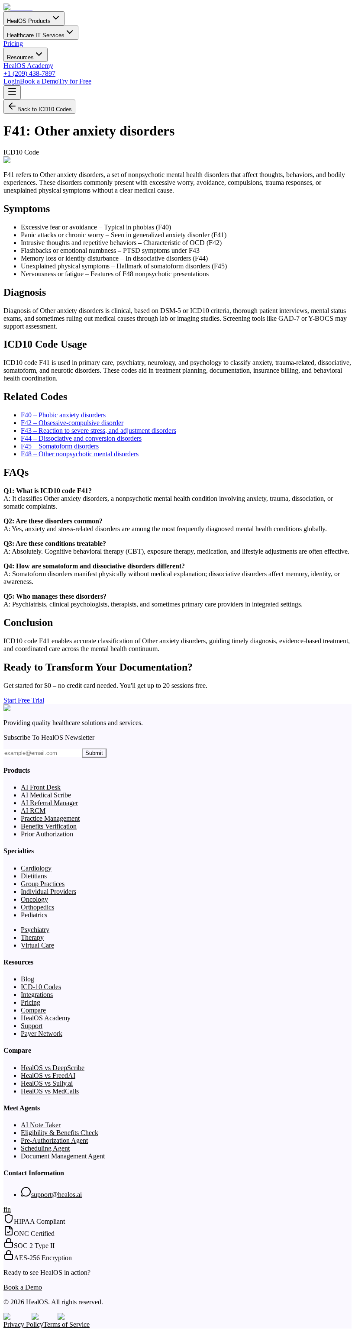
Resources (20, 57)
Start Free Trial (23, 700)
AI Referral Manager (49, 802)
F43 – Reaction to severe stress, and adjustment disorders (98, 430)
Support (31, 1025)
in (8, 1209)
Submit (94, 753)
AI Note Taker (41, 1125)
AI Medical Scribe (46, 795)
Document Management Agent (63, 1156)
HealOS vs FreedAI (48, 1075)
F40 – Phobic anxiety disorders (63, 415)
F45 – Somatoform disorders (60, 446)
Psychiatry (35, 929)
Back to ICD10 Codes (44, 109)
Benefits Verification (49, 826)
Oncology (34, 899)
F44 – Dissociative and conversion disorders (81, 438)
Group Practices (43, 883)
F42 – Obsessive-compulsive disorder (72, 422)
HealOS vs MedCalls (50, 1091)
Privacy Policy (23, 1324)
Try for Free (74, 81)
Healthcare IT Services (36, 35)
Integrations (37, 994)
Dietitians (34, 876)
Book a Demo (39, 81)
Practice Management (50, 818)
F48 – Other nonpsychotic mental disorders (80, 454)
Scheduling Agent (45, 1148)
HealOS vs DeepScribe (52, 1067)
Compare (33, 1010)
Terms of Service (66, 1324)
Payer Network (41, 1033)
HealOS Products (29, 21)
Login (11, 81)
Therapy (32, 937)
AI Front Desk (41, 787)
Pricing (13, 43)
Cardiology (36, 868)
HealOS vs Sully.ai (47, 1083)
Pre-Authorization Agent (54, 1140)
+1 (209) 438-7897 (29, 73)
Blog (27, 979)
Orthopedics (37, 907)
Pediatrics (34, 915)
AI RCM (33, 810)
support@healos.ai (56, 1194)
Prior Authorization (47, 834)
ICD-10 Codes (41, 986)
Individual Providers (48, 891)
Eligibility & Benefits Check (59, 1132)
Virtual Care (37, 945)
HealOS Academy (28, 65)
